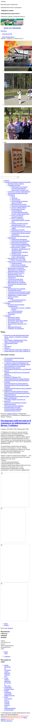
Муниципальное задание (18, 204)
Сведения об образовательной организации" (17, 361)
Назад (6, 623)
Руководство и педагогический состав (19, 261)
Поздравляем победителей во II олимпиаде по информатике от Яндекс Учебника (16, 422)
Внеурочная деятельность (19, 242)
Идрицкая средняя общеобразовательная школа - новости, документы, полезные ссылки (16, 337)
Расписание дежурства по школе (18, 320)
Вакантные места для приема (17, 282)
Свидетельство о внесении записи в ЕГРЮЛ (19, 202)
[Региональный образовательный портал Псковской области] (17, 394)
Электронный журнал (14, 290)
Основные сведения (14, 185)
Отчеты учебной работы (18, 207)
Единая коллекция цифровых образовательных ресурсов (13, 409)
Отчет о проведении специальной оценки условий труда (20, 220)
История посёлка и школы (16, 183)
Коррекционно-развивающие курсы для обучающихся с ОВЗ (20, 244)
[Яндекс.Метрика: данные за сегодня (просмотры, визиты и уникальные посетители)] (6, 721)
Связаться (7, 656)
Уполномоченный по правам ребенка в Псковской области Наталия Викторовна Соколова (16, 385)
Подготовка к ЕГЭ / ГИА (15, 322)
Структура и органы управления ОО (19, 191)
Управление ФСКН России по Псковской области (17, 373)
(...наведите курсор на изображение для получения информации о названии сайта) (17, 363)
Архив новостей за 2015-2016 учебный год (17, 351)
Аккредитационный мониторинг (18, 193)
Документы (11, 195)
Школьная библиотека (14, 327)
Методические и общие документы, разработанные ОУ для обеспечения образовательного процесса (20, 250)
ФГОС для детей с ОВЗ (18, 260)
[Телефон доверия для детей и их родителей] (17, 401)
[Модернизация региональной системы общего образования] (17, 398)
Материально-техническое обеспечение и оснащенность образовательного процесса (17, 269)
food (5, 345)
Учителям (7, 303)
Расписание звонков (14, 319)
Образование (12, 238)
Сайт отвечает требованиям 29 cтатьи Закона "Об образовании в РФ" (15, 340)
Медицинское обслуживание (16, 288)
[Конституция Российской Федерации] (16, 391)
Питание (10, 298)
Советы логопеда (13, 296)
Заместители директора (18, 265)
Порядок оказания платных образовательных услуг (19, 224)
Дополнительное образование (20, 241)
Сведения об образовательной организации (17, 182)
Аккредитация (15, 199)
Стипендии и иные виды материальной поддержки (15, 279)
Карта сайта (6, 652)
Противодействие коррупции (20, 236)
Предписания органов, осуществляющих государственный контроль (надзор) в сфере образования (20, 211)
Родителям (7, 287)
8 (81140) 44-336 (7, 34)
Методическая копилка (15, 312)
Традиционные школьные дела (17, 323)
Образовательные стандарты (16, 258)
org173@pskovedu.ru (8, 37)
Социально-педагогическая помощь (19, 293)
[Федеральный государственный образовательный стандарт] (17, 367)
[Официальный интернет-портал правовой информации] (17, 390)
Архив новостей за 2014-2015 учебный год (17, 349)
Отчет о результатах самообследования (17, 216)
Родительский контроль (18, 300)
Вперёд (6, 625)
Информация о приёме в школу (17, 295)
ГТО (9, 325)
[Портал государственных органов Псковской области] (17, 404)
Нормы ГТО (17, 377)
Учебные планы (16, 253)
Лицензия (14, 198)
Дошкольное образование (19, 239)
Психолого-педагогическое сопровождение (16, 305)
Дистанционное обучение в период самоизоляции (19, 256)
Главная (6, 180)
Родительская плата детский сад (21, 231)
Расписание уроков (13, 317)
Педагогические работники (19, 266)
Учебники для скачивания (16, 328)
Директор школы (16, 263)
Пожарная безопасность (15, 301)
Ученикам (7, 316)
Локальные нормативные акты (20, 206)
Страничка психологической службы (19, 292)
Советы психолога (17, 311)
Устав (13, 196)
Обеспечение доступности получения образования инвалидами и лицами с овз (19, 188)
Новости (7, 348)
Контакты (4, 31)
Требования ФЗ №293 (18, 230)
